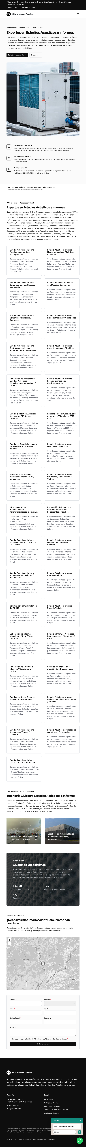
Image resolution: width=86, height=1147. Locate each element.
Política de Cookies (51, 1103)
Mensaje (13, 1027)
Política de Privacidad (33, 1039)
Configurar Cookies (51, 1113)
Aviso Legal (48, 1099)
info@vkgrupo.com (14, 1109)
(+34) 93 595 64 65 (14, 1105)
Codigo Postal (15, 1018)
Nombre (13, 999)
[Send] (79, 1132)
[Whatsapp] (80, 1140)
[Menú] (78, 14)
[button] (43, 963)
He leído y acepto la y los (40, 1039)
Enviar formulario (43, 1044)
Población (48, 1018)
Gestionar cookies (28, 7)
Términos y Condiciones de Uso (56, 1039)
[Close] (80, 1120)
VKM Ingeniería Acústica (22, 14)
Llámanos (34, 55)
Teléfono (47, 1009)
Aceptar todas (12, 7)
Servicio (47, 999)
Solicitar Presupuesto (16, 55)
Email (12, 1009)
